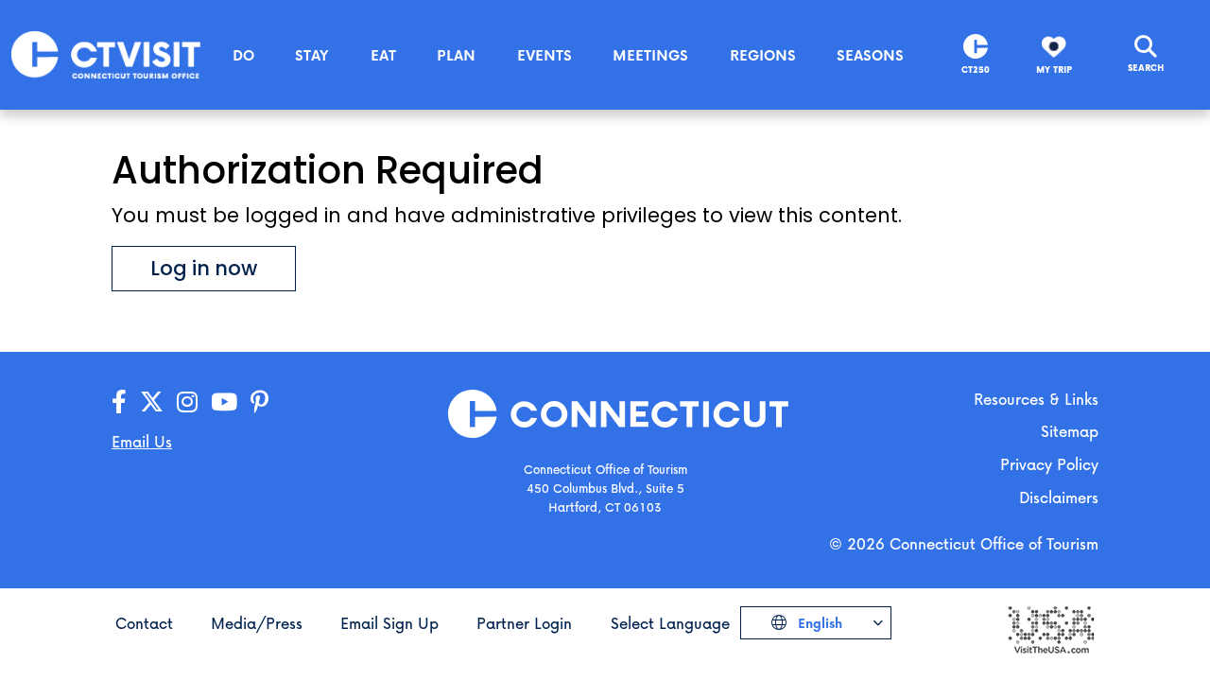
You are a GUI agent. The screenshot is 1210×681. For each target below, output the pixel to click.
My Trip (1054, 69)
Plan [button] (456, 55)
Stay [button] (312, 55)
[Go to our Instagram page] (187, 402)
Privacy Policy (1049, 464)
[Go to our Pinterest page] (259, 402)
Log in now (203, 268)
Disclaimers (1058, 497)
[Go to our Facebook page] (119, 402)
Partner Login (524, 623)
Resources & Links (1036, 398)
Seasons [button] (870, 55)
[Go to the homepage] (105, 53)
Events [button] (544, 55)
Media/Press (256, 623)
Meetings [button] (650, 55)
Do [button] (243, 55)
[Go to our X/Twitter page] (152, 402)
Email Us (142, 441)
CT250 (975, 69)
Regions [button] (763, 55)
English (818, 623)
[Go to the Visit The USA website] (1050, 628)
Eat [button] (383, 55)
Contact (144, 623)
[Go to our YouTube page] (224, 402)
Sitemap (1069, 431)
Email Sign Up (389, 623)
